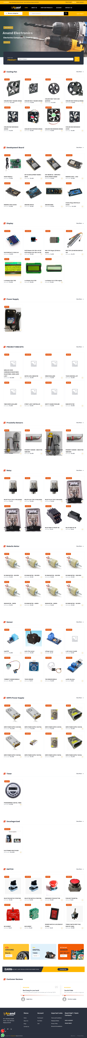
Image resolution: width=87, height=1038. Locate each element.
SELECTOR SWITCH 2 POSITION (33, 898)
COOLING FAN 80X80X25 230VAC (54, 129)
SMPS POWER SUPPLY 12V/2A (74, 755)
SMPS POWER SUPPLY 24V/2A (74, 727)
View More (79, 71)
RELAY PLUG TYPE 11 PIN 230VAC (13, 499)
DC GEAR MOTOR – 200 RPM (52, 575)
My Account (40, 1018)
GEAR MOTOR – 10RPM (10, 603)
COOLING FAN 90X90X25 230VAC (33, 129)
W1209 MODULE (8, 176)
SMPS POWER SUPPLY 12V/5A (53, 755)
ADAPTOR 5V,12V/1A (9, 328)
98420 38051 (68, 1023)
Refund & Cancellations (56, 1026)
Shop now (6, 43)
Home (26, 7)
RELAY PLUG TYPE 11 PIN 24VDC (33, 499)
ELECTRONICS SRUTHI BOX (11, 850)
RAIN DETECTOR (70, 404)
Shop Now (8, 955)
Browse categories (13, 13)
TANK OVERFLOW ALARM (10, 404)
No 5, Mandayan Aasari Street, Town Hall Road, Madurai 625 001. (24, 2)
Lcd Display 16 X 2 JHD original (53, 280)
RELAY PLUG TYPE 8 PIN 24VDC (12, 527)
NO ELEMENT (28, 926)
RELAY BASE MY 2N (71, 527)
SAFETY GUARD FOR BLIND (52, 404)
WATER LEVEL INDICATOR (31, 376)
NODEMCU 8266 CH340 (10, 204)
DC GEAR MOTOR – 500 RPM (11, 575)
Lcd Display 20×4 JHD (10, 280)
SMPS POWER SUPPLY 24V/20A (12, 727)
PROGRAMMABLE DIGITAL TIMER (12, 802)
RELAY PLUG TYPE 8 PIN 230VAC (74, 499)
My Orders (39, 1020)
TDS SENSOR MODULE (51, 679)
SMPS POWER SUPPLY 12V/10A (33, 755)
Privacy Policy (54, 1023)
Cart (38, 1023)
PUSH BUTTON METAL (72, 898)
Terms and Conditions (56, 1018)
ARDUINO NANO (49, 204)
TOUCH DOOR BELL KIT (72, 376)
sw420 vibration (70, 679)
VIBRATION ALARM (50, 376)
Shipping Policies (55, 1020)
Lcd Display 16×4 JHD (30, 280)
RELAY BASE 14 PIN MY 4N (52, 527)
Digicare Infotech (19, 1035)
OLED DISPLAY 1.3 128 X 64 (11, 252)
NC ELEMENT (7, 926)
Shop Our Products (46, 7)
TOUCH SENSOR (29, 679)
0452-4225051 (80, 2)
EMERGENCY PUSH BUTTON (52, 898)
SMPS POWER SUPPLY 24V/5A (53, 727)
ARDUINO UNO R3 (29, 204)
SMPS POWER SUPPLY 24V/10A (33, 727)
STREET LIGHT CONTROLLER (32, 404)
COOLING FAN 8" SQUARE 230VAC (13, 101)
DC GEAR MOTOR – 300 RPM (32, 575)
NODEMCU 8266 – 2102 (72, 176)
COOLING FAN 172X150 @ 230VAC (74, 101)
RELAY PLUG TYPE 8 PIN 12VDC (33, 527)
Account (58, 7)
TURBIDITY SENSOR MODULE (11, 679)
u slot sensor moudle (71, 651)
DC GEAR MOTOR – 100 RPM (73, 603)
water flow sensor (30, 651)
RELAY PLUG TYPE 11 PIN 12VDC (53, 499)
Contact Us (68, 7)
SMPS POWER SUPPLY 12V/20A (12, 755)
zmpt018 (6, 651)
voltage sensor (49, 651)
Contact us (26, 1026)
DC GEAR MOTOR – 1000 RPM (73, 575)
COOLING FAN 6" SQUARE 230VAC (33, 101)
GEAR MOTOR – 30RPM (51, 603)
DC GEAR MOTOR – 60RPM (31, 603)
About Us (34, 7)
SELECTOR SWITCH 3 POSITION (12, 898)
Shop (25, 1023)
